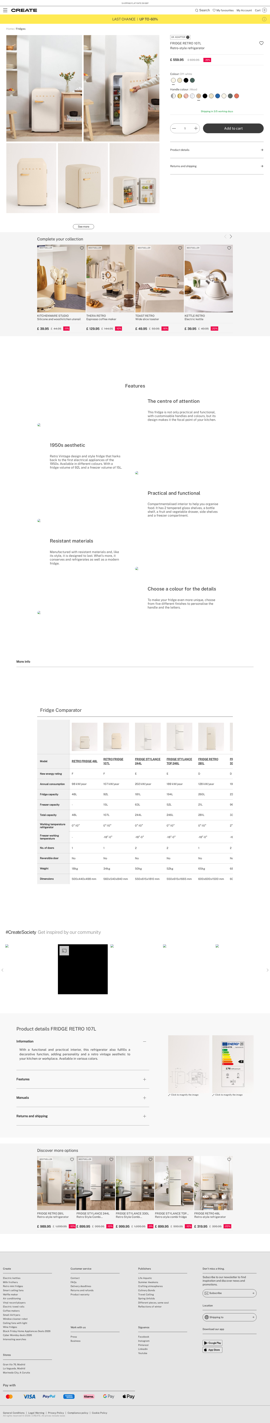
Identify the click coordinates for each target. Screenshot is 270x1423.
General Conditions (14, 1413)
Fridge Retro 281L (208, 761)
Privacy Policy (56, 1413)
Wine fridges (10, 1327)
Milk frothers (10, 1282)
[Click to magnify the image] (188, 1064)
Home (10, 28)
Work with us (78, 1327)
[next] (231, 236)
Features (22, 1079)
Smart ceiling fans (13, 1290)
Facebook (143, 1336)
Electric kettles (11, 1278)
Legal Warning (36, 1413)
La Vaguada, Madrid (14, 1368)
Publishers (144, 1268)
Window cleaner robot (15, 1319)
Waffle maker (10, 1294)
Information (24, 1041)
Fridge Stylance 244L (147, 761)
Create (7, 1268)
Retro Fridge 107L (113, 761)
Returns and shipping (32, 1116)
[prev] (225, 236)
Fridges (20, 28)
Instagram (143, 1341)
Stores (7, 1354)
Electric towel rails (13, 1306)
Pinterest (143, 1345)
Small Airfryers (11, 1315)
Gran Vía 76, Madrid (14, 1364)
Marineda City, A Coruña (16, 1372)
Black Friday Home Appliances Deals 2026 (26, 1331)
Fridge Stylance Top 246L (179, 761)
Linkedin (143, 1349)
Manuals (22, 1098)
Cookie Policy (99, 1413)
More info (23, 661)
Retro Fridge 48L (84, 761)
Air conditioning (12, 1298)
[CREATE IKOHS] (24, 10)
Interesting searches (14, 1339)
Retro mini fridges (13, 1286)
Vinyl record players (14, 1302)
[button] (30, 969)
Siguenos (143, 1327)
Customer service (81, 1268)
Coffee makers (11, 1310)
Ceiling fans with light (15, 1323)
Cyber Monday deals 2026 (17, 1335)
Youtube (142, 1353)
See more (83, 226)
